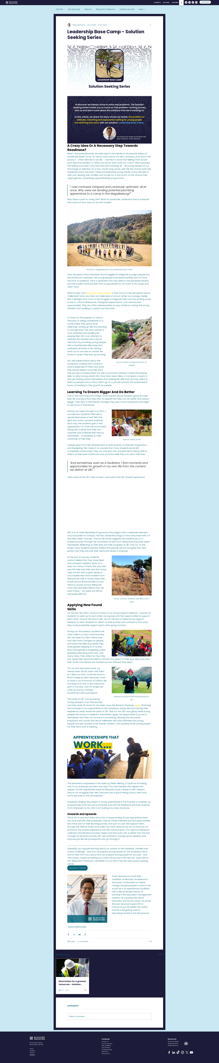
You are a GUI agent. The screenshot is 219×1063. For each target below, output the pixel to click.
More (141, 9)
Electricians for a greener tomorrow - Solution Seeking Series (72, 983)
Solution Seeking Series (77, 926)
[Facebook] (186, 2)
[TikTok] (193, 2)
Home (31, 1049)
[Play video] (109, 755)
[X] (187, 1052)
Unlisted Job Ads (127, 9)
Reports (88, 9)
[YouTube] (191, 1052)
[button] (106, 1045)
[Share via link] (85, 934)
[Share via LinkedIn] (79, 934)
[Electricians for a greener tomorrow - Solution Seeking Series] (72, 968)
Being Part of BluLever (105, 9)
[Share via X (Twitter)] (74, 934)
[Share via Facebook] (68, 934)
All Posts (59, 9)
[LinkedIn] (189, 2)
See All (160, 954)
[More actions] (150, 25)
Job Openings (74, 9)
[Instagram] (196, 2)
